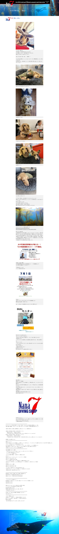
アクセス (12, 521)
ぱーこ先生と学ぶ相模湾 (15, 527)
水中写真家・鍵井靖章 (14, 526)
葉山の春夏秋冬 (13, 524)
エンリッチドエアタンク (15, 522)
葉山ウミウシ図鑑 (14, 525)
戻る (29, 507)
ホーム (12, 528)
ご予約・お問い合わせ (14, 523)
